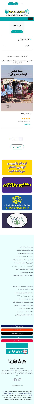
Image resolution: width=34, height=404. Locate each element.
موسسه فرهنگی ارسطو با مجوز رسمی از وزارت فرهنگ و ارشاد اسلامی (17, 393)
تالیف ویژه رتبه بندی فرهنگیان (26, 308)
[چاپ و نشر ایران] (17, 12)
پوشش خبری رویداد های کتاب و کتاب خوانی (22, 302)
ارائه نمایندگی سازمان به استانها (26, 299)
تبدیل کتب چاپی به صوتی (27, 272)
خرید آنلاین (20, 121)
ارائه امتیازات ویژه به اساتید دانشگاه (25, 296)
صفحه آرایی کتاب (17, 341)
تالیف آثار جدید (17, 330)
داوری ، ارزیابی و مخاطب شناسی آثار (24, 256)
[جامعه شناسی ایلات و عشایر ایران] (17, 88)
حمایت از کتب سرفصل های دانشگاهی (24, 315)
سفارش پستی (27, 121)
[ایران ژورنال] (17, 167)
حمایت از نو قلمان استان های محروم (24, 312)
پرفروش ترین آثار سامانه (17, 326)
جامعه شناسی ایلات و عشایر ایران (22, 114)
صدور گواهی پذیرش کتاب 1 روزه (25, 253)
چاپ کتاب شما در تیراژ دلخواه (26, 247)
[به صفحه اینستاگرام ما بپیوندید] (19, 379)
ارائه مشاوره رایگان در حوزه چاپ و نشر (24, 293)
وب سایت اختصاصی (17, 32)
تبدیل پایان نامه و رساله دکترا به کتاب (24, 269)
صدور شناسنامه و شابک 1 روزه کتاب (25, 250)
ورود (16, 4)
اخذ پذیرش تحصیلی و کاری (17, 333)
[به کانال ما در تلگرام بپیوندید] (15, 379)
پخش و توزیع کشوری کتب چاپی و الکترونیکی (22, 286)
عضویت (11, 4)
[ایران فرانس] (17, 351)
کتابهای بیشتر (17, 147)
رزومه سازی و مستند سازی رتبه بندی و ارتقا (23, 260)
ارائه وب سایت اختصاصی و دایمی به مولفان (23, 275)
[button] (30, 18)
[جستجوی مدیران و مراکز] (22, 3)
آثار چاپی (27, 46)
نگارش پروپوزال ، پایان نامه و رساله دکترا (24, 263)
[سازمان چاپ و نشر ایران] (17, 185)
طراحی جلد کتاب (17, 337)
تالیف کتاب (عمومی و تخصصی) (25, 289)
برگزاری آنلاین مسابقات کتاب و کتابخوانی (23, 305)
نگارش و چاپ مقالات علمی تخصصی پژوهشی (22, 266)
